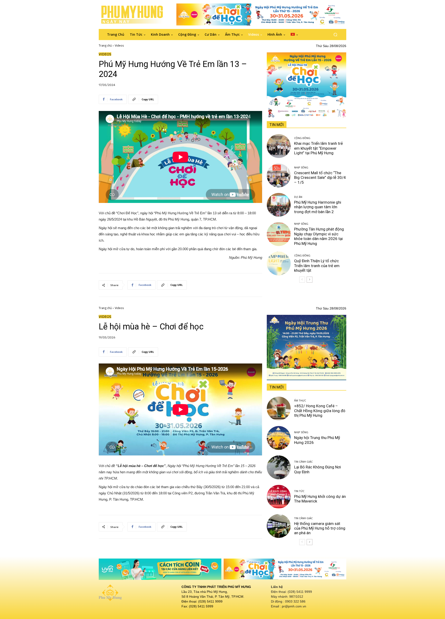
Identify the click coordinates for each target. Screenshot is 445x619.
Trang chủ (105, 45)
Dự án (298, 197)
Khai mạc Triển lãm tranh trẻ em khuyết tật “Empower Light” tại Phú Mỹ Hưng (318, 148)
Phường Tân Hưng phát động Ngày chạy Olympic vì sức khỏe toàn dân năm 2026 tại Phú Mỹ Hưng (319, 236)
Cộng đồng (302, 138)
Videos (119, 45)
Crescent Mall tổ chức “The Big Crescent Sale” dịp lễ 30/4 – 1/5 (320, 178)
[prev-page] (302, 280)
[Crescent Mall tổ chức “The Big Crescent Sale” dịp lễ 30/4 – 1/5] (279, 175)
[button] (335, 34)
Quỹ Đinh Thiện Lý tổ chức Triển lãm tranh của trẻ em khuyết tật (317, 266)
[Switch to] (294, 34)
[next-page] (309, 280)
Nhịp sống (301, 167)
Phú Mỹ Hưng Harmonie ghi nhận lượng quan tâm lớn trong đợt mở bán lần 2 (317, 207)
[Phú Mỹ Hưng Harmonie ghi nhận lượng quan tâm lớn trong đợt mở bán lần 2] (279, 205)
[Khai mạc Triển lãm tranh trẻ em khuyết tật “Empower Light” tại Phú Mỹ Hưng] (279, 146)
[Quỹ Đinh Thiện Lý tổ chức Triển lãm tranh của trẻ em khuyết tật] (279, 263)
